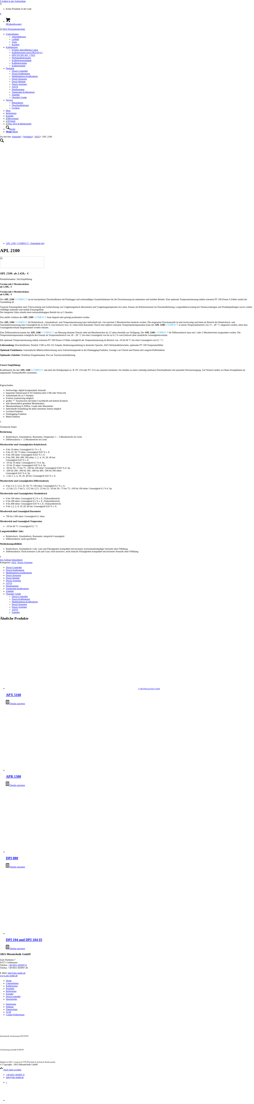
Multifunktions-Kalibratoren (19, 572)
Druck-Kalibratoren (15, 570)
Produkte (10, 988)
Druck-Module (13, 578)
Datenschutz (11, 1009)
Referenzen (11, 991)
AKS (13, 562)
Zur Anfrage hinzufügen (11, 560)
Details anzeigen (17, 703)
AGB (8, 1012)
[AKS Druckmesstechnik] (12, 29)
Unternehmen (12, 983)
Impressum (11, 1004)
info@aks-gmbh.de (16, 973)
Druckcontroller (13, 996)
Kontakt (9, 994)
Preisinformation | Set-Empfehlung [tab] (16, 279)
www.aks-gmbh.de (9, 975)
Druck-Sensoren (13, 575)
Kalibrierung (12, 986)
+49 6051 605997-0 (17, 965)
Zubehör (10, 591)
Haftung (10, 1007)
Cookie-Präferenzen (15, 1014)
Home (9, 980)
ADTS (9, 583)
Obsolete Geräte (13, 594)
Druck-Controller (14, 567)
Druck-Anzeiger (24, 562)
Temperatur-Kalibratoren (17, 588)
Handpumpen (12, 586)
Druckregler (11, 999)
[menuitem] (130, 39)
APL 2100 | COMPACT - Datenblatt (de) (25, 243)
